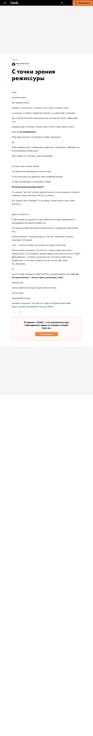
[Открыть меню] (4, 2)
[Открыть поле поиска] (62, 2)
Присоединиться (46, 334)
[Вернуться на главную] (14, 2)
